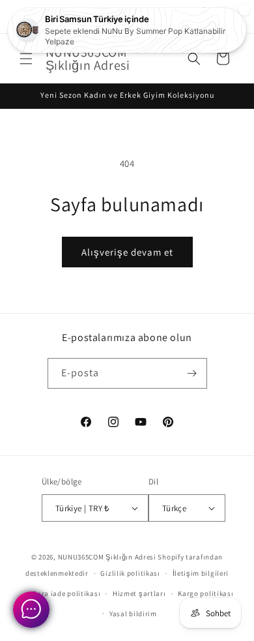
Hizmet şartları (139, 593)
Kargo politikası (205, 593)
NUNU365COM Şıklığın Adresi (107, 556)
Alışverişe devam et (127, 252)
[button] (26, 58)
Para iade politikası (66, 593)
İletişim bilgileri (201, 573)
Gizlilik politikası (130, 573)
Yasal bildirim (133, 613)
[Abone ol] (192, 373)
